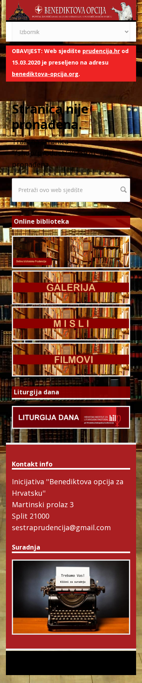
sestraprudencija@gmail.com (61, 527)
